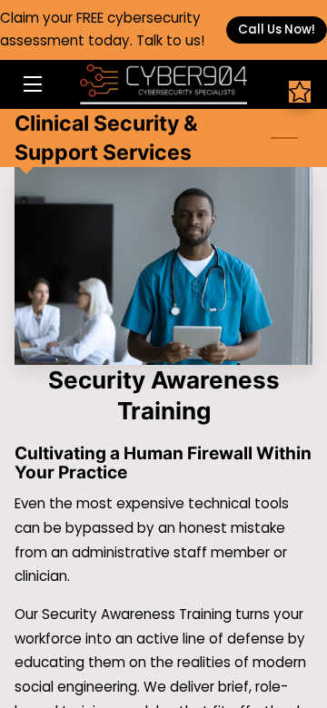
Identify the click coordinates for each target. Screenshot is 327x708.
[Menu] (31, 84)
